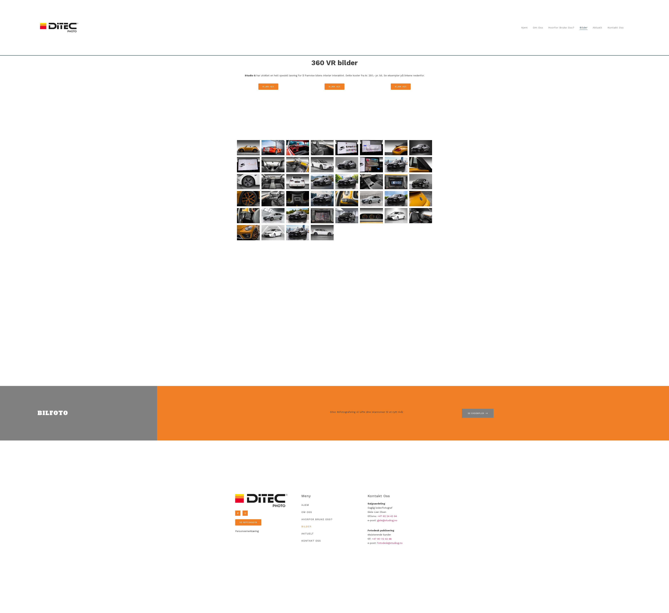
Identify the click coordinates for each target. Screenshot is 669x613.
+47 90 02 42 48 (382, 538)
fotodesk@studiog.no (390, 543)
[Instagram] (245, 513)
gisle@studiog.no (387, 520)
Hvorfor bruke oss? (561, 27)
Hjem (524, 27)
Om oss (538, 27)
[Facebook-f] (237, 513)
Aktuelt (597, 27)
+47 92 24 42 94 (387, 516)
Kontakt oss (616, 27)
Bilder (583, 27)
